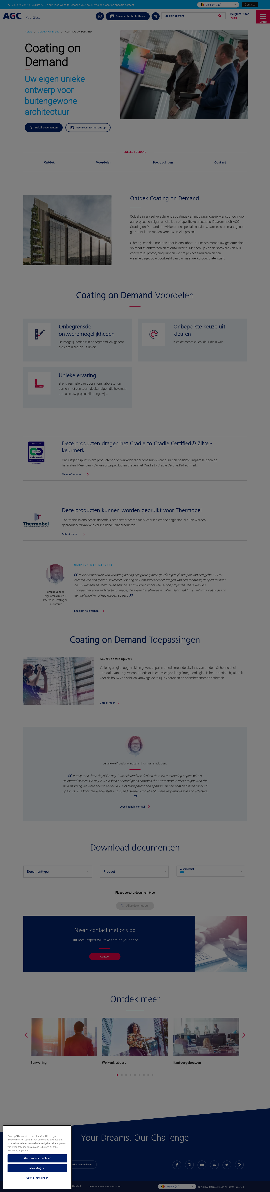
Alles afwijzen (37, 1168)
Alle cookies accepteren (37, 1158)
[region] (37, 1157)
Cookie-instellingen (37, 1177)
